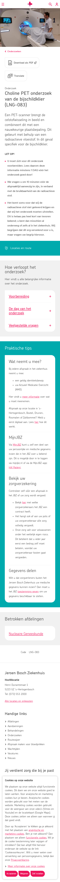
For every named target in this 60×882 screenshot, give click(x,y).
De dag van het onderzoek (30, 311)
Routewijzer (14, 740)
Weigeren (24, 874)
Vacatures (13, 753)
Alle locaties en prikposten (19, 701)
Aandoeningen (15, 726)
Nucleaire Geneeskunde (26, 634)
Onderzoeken (15, 735)
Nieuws (12, 758)
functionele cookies (36, 837)
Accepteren (11, 874)
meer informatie (31, 397)
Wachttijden (14, 749)
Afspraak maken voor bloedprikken (26, 744)
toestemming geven (28, 591)
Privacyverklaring (20, 860)
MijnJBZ (17, 444)
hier (37, 422)
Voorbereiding (30, 296)
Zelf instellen (37, 874)
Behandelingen (16, 730)
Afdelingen (13, 721)
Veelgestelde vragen (30, 325)
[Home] (30, 4)
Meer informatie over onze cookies (26, 866)
